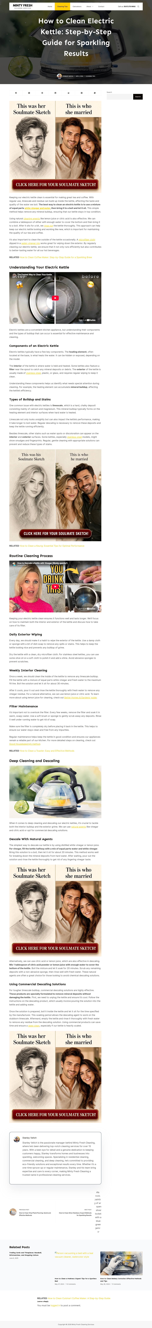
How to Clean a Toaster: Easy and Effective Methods (47, 750)
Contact (101, 6)
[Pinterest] (42, 93)
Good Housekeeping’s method (24, 744)
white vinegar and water (37, 208)
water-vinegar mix (30, 243)
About (89, 6)
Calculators (77, 6)
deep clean (33, 1025)
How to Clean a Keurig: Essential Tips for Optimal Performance (52, 546)
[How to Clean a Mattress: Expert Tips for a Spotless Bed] (76, 1263)
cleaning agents (32, 218)
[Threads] (81, 93)
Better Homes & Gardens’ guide (80, 697)
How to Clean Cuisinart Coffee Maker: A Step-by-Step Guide (79, 1298)
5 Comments (116, 1284)
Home (50, 6)
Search (109, 92)
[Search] (138, 6)
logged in (55, 1305)
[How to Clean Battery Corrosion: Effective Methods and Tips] (121, 1263)
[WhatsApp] (94, 93)
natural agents (78, 826)
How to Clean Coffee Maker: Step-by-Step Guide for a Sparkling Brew (56, 257)
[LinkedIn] (55, 93)
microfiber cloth (87, 239)
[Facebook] (16, 93)
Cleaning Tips (62, 6)
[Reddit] (68, 93)
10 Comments (71, 1284)
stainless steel (33, 373)
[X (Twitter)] (29, 93)
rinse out (48, 225)
